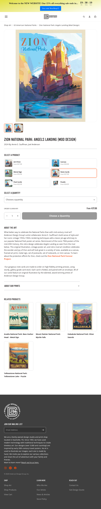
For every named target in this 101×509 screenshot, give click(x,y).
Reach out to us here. (30, 462)
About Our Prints (12, 286)
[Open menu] (6, 16)
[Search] (84, 16)
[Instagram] (5, 468)
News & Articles (43, 494)
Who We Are (42, 485)
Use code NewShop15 (50, 8)
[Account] (89, 16)
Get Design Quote (76, 490)
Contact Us (73, 485)
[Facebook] (15, 468)
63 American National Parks (25, 25)
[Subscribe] (43, 430)
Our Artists (41, 490)
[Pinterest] (10, 468)
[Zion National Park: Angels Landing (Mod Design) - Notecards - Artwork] (8, 128)
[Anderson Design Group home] (50, 16)
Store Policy (42, 499)
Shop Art (7, 25)
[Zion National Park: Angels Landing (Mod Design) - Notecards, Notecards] (18, 128)
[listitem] (27, 163)
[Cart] (95, 16)
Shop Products (10, 490)
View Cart (8, 494)
